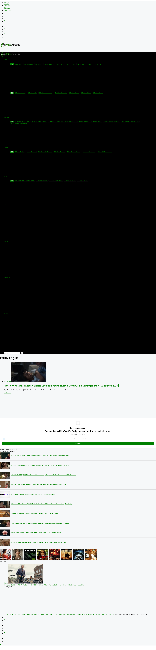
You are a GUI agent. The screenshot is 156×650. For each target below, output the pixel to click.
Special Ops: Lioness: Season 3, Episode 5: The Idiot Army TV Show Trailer (34, 513)
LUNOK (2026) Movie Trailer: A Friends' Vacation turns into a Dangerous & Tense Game (38, 484)
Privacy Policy (16, 614)
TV (5, 88)
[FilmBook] (10, 47)
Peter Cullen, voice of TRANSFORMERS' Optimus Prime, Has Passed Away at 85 (36, 532)
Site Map (8, 614)
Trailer (5, 176)
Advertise (6, 4)
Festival (6, 241)
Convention (7, 277)
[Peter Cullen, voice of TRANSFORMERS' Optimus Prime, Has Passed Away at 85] (5, 533)
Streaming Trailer (96, 121)
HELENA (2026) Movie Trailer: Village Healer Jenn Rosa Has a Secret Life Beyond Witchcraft (40, 465)
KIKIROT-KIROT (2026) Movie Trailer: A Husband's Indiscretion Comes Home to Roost (38, 542)
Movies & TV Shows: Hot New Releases (89, 614)
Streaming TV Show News (111, 121)
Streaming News (70, 121)
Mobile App (7, 10)
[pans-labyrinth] (78, 554)
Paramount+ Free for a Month (67, 614)
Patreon (36, 614)
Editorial (6, 205)
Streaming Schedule (83, 121)
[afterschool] (66, 554)
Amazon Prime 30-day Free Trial (48, 614)
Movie (5, 59)
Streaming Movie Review (39, 121)
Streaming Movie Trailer (56, 121)
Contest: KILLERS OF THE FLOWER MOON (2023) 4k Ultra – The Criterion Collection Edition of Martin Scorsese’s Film (44, 585)
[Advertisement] (123, 56)
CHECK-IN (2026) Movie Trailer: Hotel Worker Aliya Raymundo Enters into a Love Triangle (40, 523)
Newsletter (7, 8)
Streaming (6, 117)
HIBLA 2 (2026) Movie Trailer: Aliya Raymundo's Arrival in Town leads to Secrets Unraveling (40, 455)
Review (6, 147)
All (12, 121)
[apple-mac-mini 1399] (17, 554)
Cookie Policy (26, 614)
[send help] (42, 554)
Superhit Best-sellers (107, 614)
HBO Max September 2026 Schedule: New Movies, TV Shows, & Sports (33, 494)
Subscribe (78, 443)
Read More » (7, 393)
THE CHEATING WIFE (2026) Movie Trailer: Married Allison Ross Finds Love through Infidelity (41, 504)
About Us (6, 2)
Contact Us (7, 5)
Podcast (6, 313)
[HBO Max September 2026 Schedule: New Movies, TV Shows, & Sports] (5, 494)
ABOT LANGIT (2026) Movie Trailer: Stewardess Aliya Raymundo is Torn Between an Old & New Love (43, 475)
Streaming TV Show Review (130, 121)
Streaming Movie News (22, 121)
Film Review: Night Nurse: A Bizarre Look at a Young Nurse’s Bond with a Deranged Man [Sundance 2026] (61, 385)
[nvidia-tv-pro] (30, 554)
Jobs (5, 7)
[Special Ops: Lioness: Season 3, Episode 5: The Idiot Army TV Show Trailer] (5, 513)
